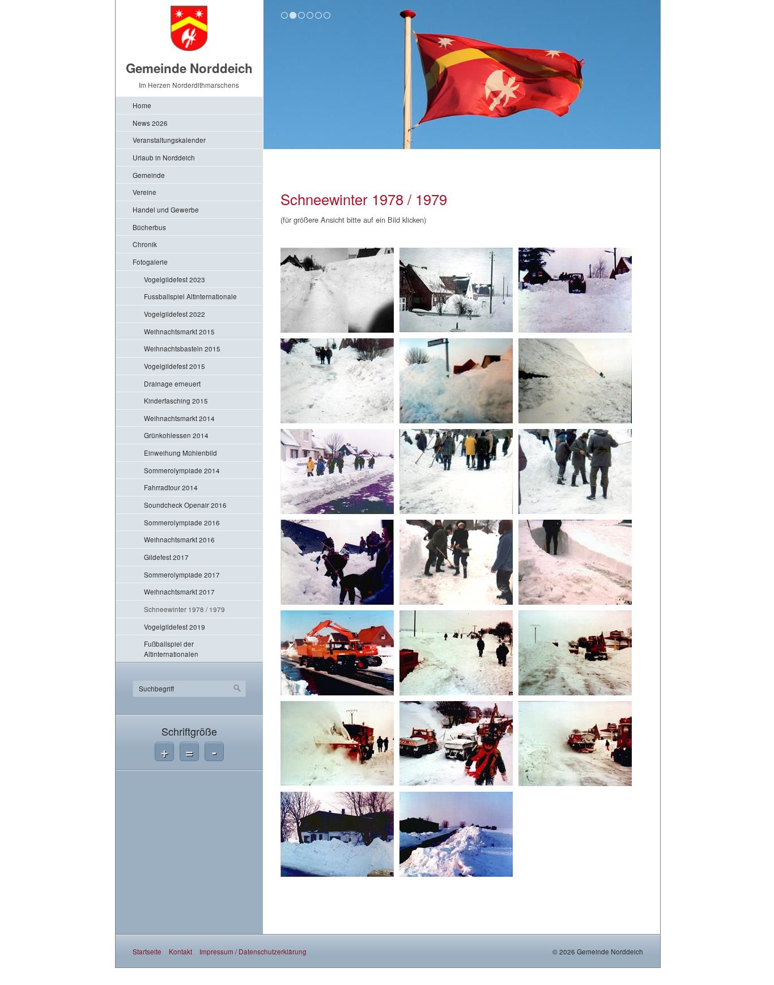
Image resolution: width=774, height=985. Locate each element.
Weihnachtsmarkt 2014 (179, 418)
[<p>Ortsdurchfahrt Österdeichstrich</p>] (456, 652)
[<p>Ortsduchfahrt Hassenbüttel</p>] (337, 834)
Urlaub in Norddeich (164, 157)
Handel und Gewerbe (166, 209)
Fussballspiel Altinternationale (190, 296)
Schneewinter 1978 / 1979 (184, 609)
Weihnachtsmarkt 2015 (179, 331)
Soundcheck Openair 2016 (185, 505)
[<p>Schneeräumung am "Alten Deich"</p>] (575, 562)
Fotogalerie (150, 261)
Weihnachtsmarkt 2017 (179, 591)
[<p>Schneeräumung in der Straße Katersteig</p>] (456, 562)
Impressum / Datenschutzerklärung (253, 951)
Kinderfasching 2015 (176, 400)
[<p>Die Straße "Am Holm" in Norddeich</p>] (575, 290)
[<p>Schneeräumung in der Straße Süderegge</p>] (575, 471)
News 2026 (150, 123)
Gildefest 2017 (166, 557)
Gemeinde (149, 175)
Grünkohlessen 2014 (176, 435)
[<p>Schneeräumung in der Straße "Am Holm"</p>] (456, 471)
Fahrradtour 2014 (171, 487)
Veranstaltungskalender (169, 140)
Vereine (144, 192)
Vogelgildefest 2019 (174, 626)
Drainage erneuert (172, 383)
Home (142, 105)
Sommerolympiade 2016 (182, 522)
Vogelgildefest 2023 (174, 279)
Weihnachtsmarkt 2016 (179, 539)
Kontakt (180, 951)
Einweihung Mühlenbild (180, 452)
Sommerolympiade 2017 (182, 574)
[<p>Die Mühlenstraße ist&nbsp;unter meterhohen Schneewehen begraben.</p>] (456, 290)
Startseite (147, 951)
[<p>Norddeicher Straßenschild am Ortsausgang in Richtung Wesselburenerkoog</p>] (456, 380)
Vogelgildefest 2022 (174, 314)
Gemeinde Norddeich (189, 68)
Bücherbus (149, 227)
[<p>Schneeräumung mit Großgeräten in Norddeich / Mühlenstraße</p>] (337, 652)
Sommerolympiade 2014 (182, 470)
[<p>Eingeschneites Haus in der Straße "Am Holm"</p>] (575, 380)
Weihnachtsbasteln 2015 (182, 348)
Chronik (145, 244)
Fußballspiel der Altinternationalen (171, 649)
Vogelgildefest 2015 (174, 366)
